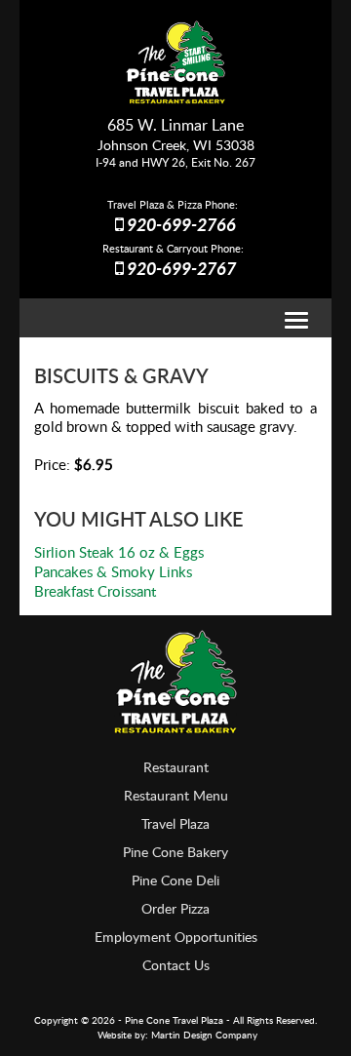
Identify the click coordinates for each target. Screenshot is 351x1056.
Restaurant (176, 767)
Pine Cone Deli (175, 880)
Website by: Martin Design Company (177, 1034)
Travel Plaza (175, 823)
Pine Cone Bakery (175, 851)
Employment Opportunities (176, 936)
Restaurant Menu (176, 795)
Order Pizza (175, 908)
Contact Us (176, 965)
